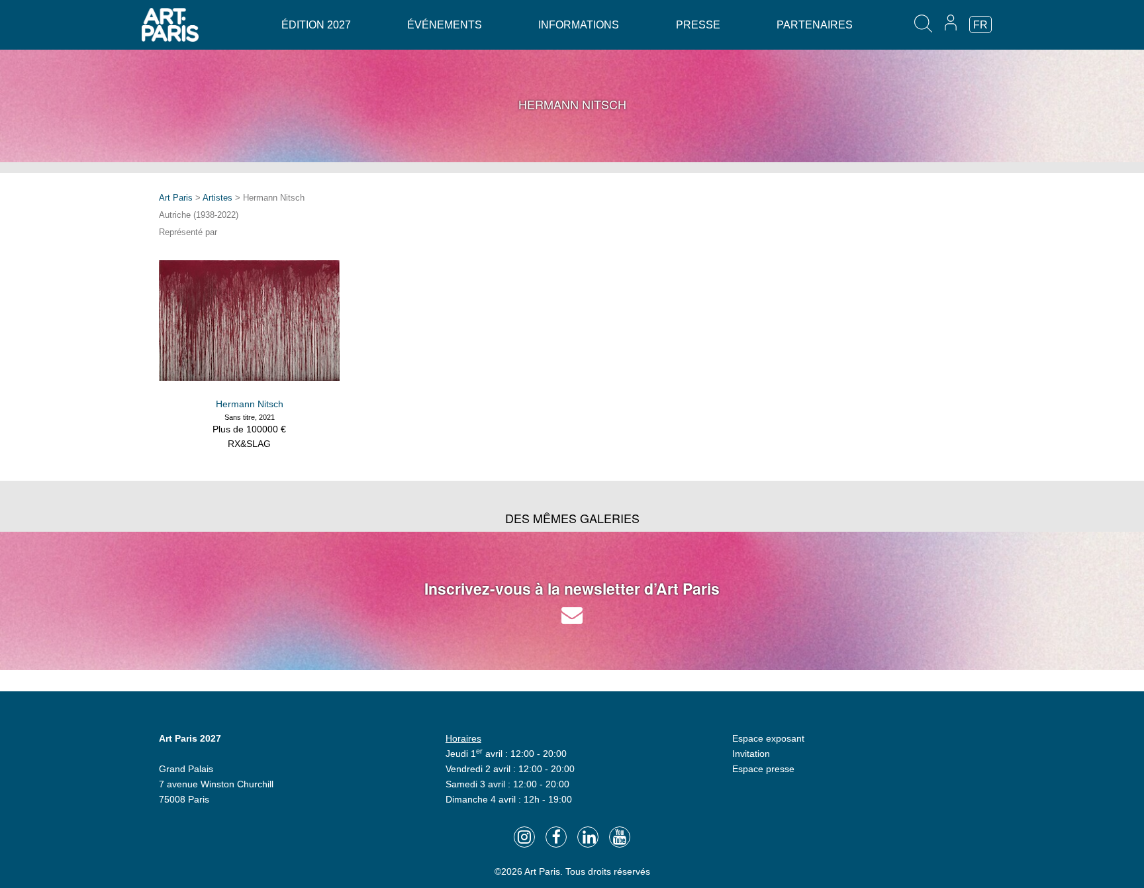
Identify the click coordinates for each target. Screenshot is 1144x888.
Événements (444, 24)
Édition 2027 (316, 24)
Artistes (217, 198)
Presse (698, 24)
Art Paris (176, 198)
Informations (578, 24)
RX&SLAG (249, 443)
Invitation (751, 753)
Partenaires (815, 24)
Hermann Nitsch (249, 404)
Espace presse (763, 769)
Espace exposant (768, 738)
